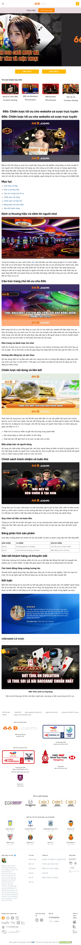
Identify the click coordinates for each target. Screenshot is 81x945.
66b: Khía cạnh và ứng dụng (41, 692)
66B (32, 942)
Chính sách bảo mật (50, 864)
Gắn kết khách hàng (12, 208)
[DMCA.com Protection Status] (65, 942)
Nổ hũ (31, 882)
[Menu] (3, 3)
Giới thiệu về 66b (11, 186)
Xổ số (31, 877)
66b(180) (18, 712)
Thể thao (32, 868)
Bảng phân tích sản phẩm (14, 204)
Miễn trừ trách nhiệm (50, 868)
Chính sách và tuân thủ (13, 201)
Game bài (32, 859)
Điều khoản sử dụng (50, 877)
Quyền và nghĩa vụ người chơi (54, 859)
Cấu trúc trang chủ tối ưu (14, 193)
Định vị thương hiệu (11, 190)
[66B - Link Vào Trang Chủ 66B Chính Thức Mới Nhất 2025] (40, 4)
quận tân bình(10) (52, 712)
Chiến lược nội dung (12, 197)
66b (33, 262)
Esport (31, 873)
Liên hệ (45, 873)
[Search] (77, 4)
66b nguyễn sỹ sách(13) (33, 712)
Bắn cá (31, 864)
